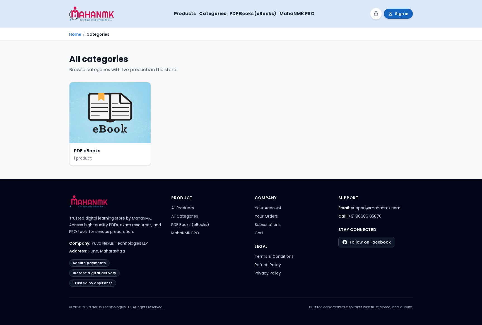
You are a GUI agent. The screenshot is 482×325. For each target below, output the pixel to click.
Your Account (268, 208)
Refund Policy (268, 265)
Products (185, 13)
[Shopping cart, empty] (376, 13)
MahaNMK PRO (296, 13)
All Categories (184, 216)
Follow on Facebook (370, 242)
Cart (259, 233)
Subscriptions (268, 224)
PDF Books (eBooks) (253, 13)
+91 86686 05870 (365, 216)
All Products (182, 208)
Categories (212, 13)
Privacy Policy (268, 273)
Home (75, 34)
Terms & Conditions (274, 256)
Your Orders (266, 216)
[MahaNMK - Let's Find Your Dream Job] (93, 14)
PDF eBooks (87, 151)
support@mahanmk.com (376, 208)
